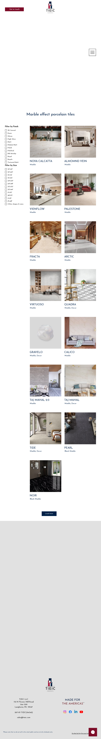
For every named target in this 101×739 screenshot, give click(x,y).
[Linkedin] (76, 712)
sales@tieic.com (23, 718)
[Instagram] (65, 712)
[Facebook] (70, 712)
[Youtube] (81, 712)
